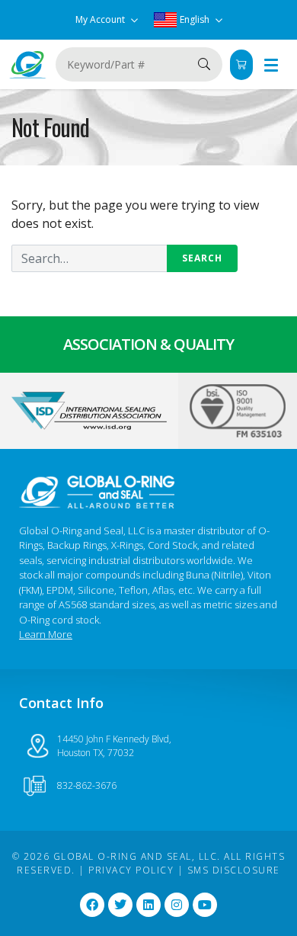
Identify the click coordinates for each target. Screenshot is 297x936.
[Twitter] (120, 905)
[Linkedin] (148, 905)
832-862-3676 (87, 785)
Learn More (45, 634)
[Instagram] (176, 905)
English (194, 19)
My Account (101, 19)
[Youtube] (205, 905)
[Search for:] (124, 258)
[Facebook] (92, 905)
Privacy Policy (131, 870)
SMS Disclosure (233, 870)
